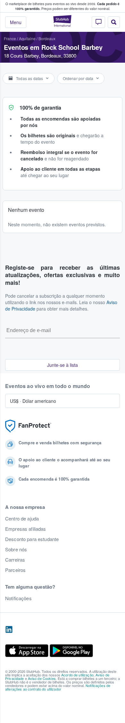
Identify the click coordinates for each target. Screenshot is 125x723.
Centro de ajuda (22, 518)
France (10, 38)
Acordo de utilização (77, 674)
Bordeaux (46, 38)
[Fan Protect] (28, 426)
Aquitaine (27, 38)
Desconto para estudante (32, 539)
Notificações (18, 598)
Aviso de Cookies (42, 678)
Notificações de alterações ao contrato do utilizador (57, 687)
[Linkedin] (9, 630)
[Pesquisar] (114, 22)
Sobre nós (16, 549)
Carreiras (15, 559)
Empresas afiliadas (25, 528)
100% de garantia (40, 107)
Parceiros (15, 570)
